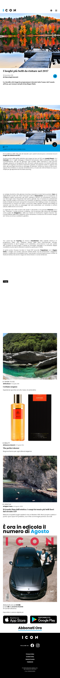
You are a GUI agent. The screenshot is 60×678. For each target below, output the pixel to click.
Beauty (7, 443)
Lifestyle (7, 504)
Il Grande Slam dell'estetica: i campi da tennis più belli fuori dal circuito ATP (28, 510)
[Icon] (9, 11)
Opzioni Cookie (30, 659)
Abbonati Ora (30, 628)
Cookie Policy (30, 656)
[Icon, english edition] (51, 11)
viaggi (5, 281)
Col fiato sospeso (10, 387)
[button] (54, 62)
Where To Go (9, 382)
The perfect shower (11, 448)
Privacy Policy (30, 654)
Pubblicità (30, 662)
